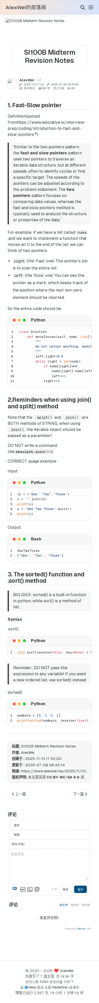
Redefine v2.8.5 (65, 987)
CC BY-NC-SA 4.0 (63, 777)
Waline (81, 928)
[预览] (37, 889)
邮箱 (17, 834)
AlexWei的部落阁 (26, 7)
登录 (65, 889)
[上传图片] (30, 889)
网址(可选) (18, 844)
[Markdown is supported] (16, 889)
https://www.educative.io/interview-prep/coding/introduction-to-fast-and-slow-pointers (47, 128)
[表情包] (23, 889)
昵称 (17, 825)
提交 (80, 889)
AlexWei (66, 971)
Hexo (32, 987)
